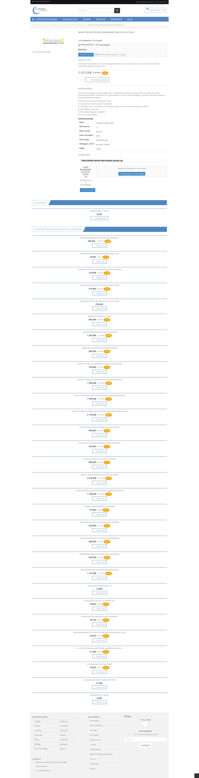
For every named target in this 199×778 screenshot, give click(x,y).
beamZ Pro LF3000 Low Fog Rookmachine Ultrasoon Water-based (99, 380)
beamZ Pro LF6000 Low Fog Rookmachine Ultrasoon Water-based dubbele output (99, 411)
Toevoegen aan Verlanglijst (41, 52)
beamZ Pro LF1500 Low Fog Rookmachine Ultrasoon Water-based (99, 364)
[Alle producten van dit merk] (53, 41)
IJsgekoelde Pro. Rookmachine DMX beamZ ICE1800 (99, 348)
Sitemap (92, 769)
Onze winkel (93, 735)
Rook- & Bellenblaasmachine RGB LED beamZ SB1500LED (99, 522)
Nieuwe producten (96, 725)
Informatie (116, 19)
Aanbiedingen (94, 721)
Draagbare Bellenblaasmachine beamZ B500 (99, 506)
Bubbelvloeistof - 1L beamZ (99, 211)
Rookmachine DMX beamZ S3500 (99, 316)
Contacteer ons (94, 740)
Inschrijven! (145, 745)
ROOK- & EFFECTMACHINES (76, 25)
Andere (87, 19)
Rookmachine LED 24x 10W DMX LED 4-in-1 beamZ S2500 (99, 301)
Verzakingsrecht (95, 749)
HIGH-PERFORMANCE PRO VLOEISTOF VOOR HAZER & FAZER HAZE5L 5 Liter (99, 632)
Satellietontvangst (47, 19)
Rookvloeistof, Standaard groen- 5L (99, 586)
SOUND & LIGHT (44, 25)
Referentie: (82, 60)
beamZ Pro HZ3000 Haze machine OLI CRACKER (99, 459)
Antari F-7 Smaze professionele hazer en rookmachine (99, 475)
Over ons (92, 759)
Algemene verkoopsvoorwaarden (100, 754)
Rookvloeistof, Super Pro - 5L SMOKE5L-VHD (99, 601)
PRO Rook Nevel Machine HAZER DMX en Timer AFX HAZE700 (99, 443)
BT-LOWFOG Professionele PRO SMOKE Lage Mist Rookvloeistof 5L (99, 648)
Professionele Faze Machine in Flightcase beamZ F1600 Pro (99, 427)
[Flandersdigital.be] (40, 10)
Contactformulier (41, 766)
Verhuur (100, 19)
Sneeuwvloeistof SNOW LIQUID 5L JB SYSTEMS (100, 680)
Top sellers (93, 730)
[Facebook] (144, 724)
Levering (92, 745)
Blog (129, 19)
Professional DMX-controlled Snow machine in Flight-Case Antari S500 (99, 491)
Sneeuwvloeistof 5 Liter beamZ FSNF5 (99, 664)
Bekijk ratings (82, 49)
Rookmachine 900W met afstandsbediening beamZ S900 (99, 253)
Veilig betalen (94, 764)
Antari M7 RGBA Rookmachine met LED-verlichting (100, 332)
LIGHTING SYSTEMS (58, 25)
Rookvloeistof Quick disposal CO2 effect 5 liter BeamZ (99, 616)
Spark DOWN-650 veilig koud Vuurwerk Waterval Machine (99, 238)
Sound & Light (70, 19)
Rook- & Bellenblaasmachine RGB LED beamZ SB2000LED (99, 538)
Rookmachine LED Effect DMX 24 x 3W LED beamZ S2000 (99, 285)
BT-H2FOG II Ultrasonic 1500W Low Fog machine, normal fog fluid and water (99, 395)
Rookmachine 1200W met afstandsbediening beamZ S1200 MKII (99, 269)
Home (34, 25)
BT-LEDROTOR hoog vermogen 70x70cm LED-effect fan (99, 570)
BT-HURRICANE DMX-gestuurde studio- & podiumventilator (99, 554)
